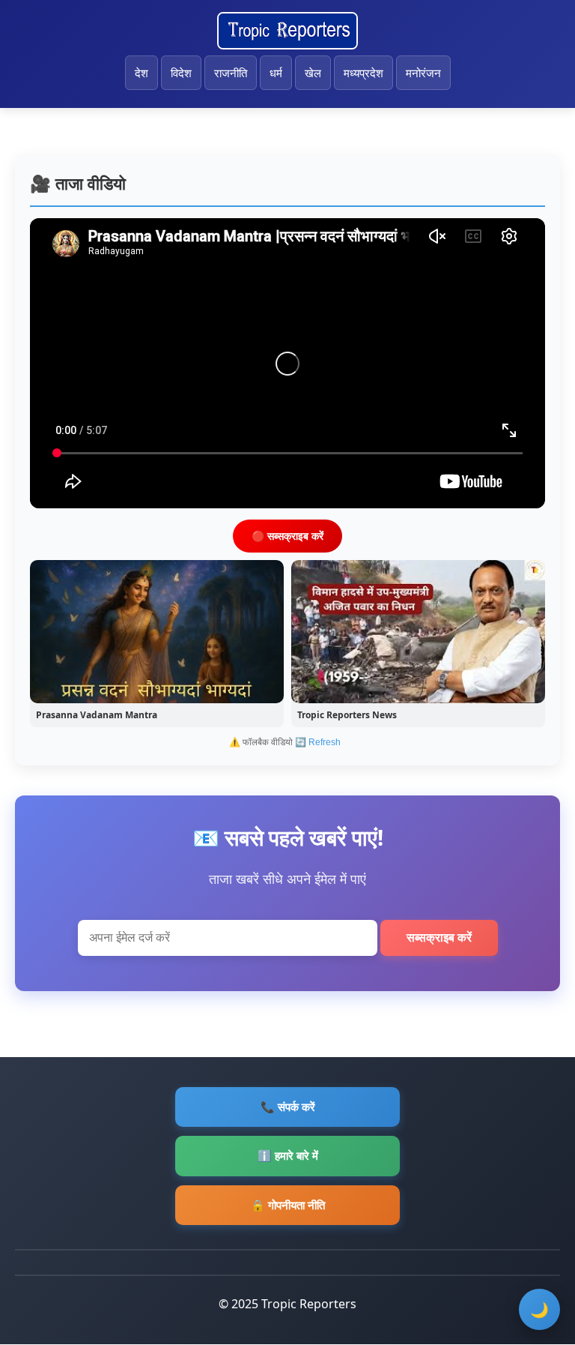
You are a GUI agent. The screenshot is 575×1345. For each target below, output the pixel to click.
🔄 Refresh (318, 742)
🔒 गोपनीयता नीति (288, 1204)
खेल (313, 72)
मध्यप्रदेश (363, 72)
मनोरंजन (423, 72)
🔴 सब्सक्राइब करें (287, 536)
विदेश (181, 72)
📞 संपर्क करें (288, 1106)
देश (141, 72)
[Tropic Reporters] (287, 30)
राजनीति (230, 72)
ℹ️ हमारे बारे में (288, 1155)
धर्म (276, 72)
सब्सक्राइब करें (439, 937)
